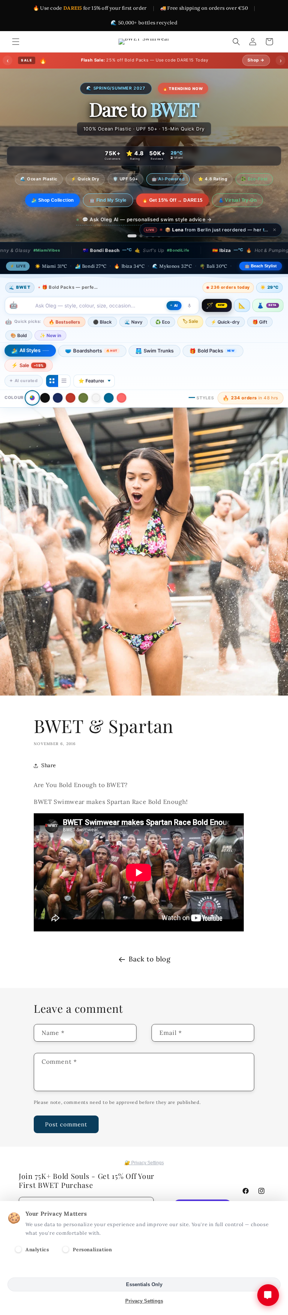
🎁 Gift (259, 322)
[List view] (64, 381)
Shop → (256, 60)
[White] (96, 398)
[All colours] (32, 398)
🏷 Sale (190, 321)
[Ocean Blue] (109, 398)
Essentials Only (144, 1284)
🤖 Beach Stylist (260, 266)
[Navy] (58, 398)
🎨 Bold (18, 335)
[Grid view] (52, 381)
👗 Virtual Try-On (243, 205)
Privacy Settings (144, 1301)
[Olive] (83, 398)
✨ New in (50, 335)
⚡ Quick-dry (225, 322)
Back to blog (149, 959)
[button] (16, 41)
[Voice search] (189, 305)
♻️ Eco (162, 322)
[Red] (70, 398)
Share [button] (48, 765)
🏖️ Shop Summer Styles (52, 205)
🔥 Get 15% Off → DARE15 (178, 205)
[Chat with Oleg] (268, 1295)
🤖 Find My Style (114, 205)
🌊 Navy (133, 322)
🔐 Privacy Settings (144, 1162)
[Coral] (121, 398)
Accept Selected (144, 1268)
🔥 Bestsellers (64, 322)
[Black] (45, 398)
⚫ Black (102, 322)
